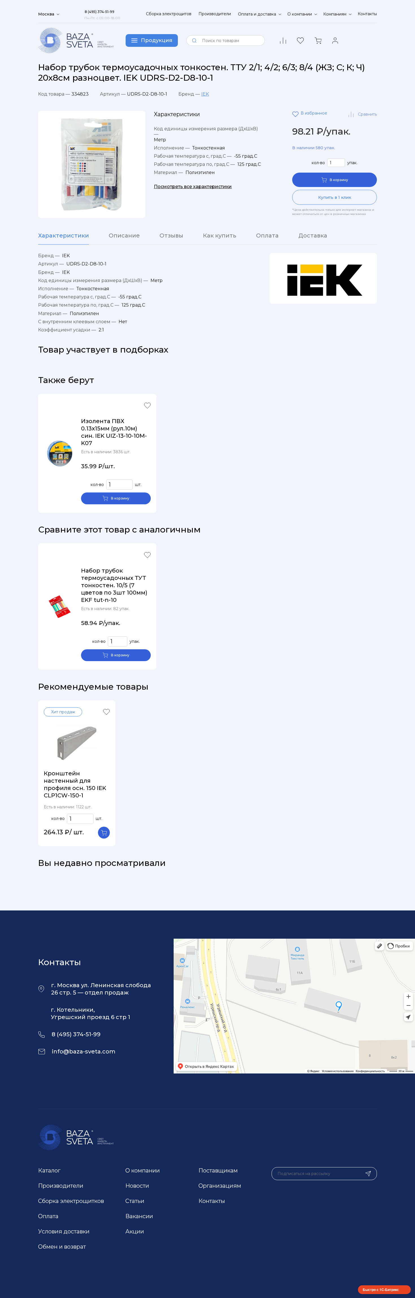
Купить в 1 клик (334, 197)
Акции (134, 1231)
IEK (205, 94)
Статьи (134, 1201)
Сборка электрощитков (71, 1201)
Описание (124, 235)
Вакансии (139, 1216)
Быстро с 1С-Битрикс (381, 1289)
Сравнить (367, 114)
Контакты (367, 13)
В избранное (296, 114)
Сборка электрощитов (168, 13)
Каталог (49, 1170)
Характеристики (63, 235)
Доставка (312, 235)
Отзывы (171, 235)
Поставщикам (218, 1170)
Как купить (219, 235)
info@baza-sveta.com (83, 1051)
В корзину (339, 180)
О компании (142, 1170)
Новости (137, 1185)
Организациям (219, 1185)
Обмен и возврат (62, 1246)
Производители (214, 13)
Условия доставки (63, 1231)
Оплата (267, 235)
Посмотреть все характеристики (193, 186)
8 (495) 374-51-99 (76, 1034)
